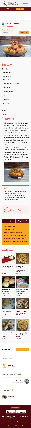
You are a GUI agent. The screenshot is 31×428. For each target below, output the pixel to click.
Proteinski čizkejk (9, 229)
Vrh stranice (15, 407)
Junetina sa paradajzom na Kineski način (15, 241)
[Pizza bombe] (16, 172)
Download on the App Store (10, 411)
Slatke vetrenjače (22, 308)
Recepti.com (3, 417)
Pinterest (25, 421)
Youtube (14, 421)
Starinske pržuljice (10, 226)
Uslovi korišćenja (23, 416)
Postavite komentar (23, 350)
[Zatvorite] (1, 3)
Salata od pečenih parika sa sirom (8, 264)
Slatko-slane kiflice (8, 329)
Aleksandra (11, 396)
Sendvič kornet (8, 308)
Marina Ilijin (19, 381)
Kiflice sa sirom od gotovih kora (14, 238)
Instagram (19, 421)
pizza (22, 210)
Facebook (5, 421)
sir (7, 210)
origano (14, 210)
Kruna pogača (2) (22, 329)
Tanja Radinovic (14, 23)
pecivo (8, 212)
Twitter (9, 421)
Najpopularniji (22, 221)
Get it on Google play (21, 411)
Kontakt (13, 417)
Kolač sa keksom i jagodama (13, 232)
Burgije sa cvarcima (22, 286)
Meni (15, 426)
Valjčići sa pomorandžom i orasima (15, 235)
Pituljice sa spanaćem (22, 264)
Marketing (7, 417)
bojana (10, 365)
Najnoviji (8, 221)
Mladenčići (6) (8, 286)
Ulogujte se (20, 8)
